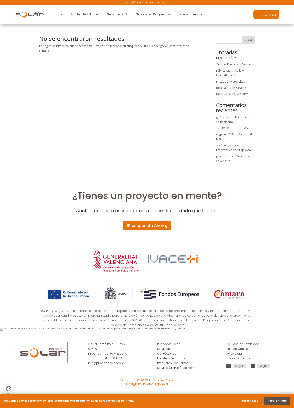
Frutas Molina (243, 128)
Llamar (269, 14)
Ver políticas (124, 401)
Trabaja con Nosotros (242, 358)
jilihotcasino (223, 156)
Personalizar (251, 401)
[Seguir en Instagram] (253, 366)
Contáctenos (166, 354)
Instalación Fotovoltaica (231, 81)
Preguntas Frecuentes (172, 363)
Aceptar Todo (277, 401)
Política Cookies (237, 349)
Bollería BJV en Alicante (231, 88)
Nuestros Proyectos (153, 14)
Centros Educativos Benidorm (235, 64)
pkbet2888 (223, 128)
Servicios (115, 14)
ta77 (219, 145)
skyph (219, 134)
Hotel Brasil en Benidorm (232, 94)
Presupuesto (191, 14)
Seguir (239, 366)
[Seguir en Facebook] (228, 366)
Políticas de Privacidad (242, 344)
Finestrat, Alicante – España (107, 354)
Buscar (248, 40)
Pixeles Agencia (155, 384)
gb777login (223, 117)
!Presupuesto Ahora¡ (147, 225)
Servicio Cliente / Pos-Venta (177, 368)
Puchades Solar (85, 14)
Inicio (57, 14)
